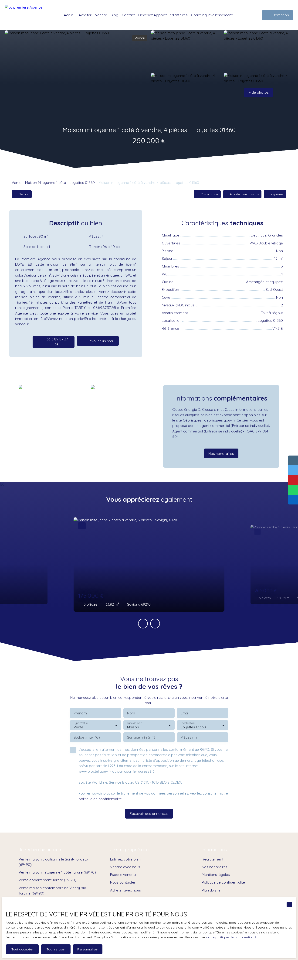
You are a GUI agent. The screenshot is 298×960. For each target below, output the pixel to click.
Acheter (85, 15)
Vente (16, 182)
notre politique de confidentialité (231, 937)
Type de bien (134, 723)
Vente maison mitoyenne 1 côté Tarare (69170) (57, 872)
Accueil (69, 15)
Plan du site (211, 890)
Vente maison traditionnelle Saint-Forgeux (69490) (53, 862)
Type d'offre (80, 723)
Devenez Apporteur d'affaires (163, 15)
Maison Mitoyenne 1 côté (45, 182)
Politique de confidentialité (223, 882)
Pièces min (189, 737)
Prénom (80, 713)
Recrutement (212, 859)
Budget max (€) (87, 737)
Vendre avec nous (125, 866)
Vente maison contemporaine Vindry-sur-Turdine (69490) (53, 890)
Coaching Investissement (212, 15)
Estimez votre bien (125, 859)
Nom (131, 713)
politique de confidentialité (100, 798)
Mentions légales (216, 874)
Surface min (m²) (141, 737)
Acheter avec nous (125, 890)
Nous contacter (122, 882)
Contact (128, 15)
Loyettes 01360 (82, 182)
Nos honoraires (214, 866)
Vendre (101, 15)
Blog (114, 15)
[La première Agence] (27, 15)
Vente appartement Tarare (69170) (47, 880)
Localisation (187, 723)
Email (185, 713)
